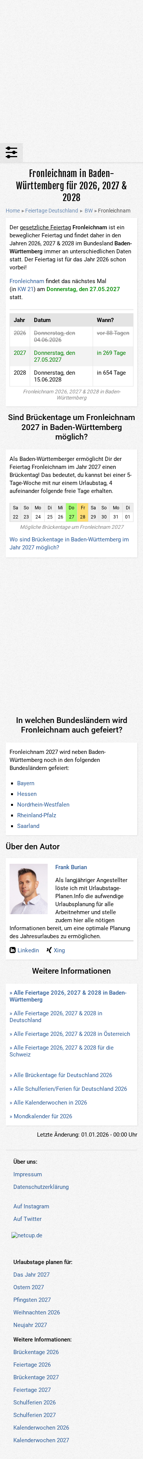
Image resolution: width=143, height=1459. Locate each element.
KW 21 (26, 289)
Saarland (28, 826)
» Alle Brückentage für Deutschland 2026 (61, 1075)
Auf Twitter (27, 1219)
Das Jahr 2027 (31, 1274)
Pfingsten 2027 (32, 1299)
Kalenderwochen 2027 (41, 1440)
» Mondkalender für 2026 (41, 1116)
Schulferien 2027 (34, 1415)
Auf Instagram (31, 1206)
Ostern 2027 (28, 1287)
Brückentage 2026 (36, 1352)
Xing (59, 950)
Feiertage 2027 (32, 1390)
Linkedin (28, 950)
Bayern (25, 783)
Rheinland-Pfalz (36, 815)
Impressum (27, 1174)
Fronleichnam (27, 281)
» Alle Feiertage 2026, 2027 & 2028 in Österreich (70, 1034)
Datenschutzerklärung (41, 1187)
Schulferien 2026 (34, 1402)
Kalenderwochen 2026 (41, 1427)
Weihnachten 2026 (36, 1312)
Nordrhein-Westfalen (43, 804)
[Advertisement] (71, 71)
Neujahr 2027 (30, 1325)
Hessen (27, 794)
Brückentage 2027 (36, 1377)
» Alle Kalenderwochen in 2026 (48, 1102)
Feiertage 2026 (32, 1364)
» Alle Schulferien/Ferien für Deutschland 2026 (68, 1088)
